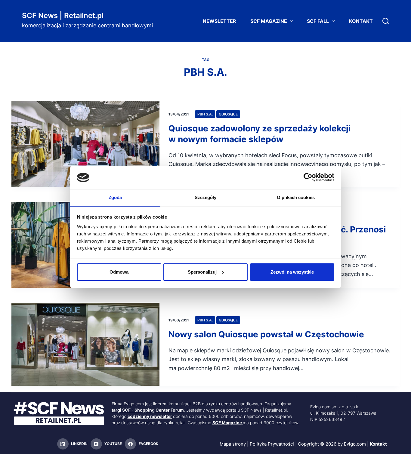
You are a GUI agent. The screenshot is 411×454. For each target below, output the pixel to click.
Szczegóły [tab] (206, 197)
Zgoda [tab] (115, 197)
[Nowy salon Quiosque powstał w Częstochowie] (85, 344)
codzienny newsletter (150, 416)
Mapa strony (233, 444)
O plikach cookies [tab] (296, 197)
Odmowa (119, 272)
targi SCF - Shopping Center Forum (148, 410)
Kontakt (361, 21)
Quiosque (228, 114)
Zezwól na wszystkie (292, 272)
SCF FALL (318, 21)
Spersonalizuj (202, 272)
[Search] (385, 21)
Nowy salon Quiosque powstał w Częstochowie (266, 334)
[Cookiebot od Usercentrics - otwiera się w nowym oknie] (308, 177)
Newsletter (219, 21)
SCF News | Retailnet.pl (63, 15)
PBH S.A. (205, 114)
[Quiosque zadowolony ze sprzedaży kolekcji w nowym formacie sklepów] (85, 144)
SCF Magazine (268, 21)
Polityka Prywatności (272, 444)
